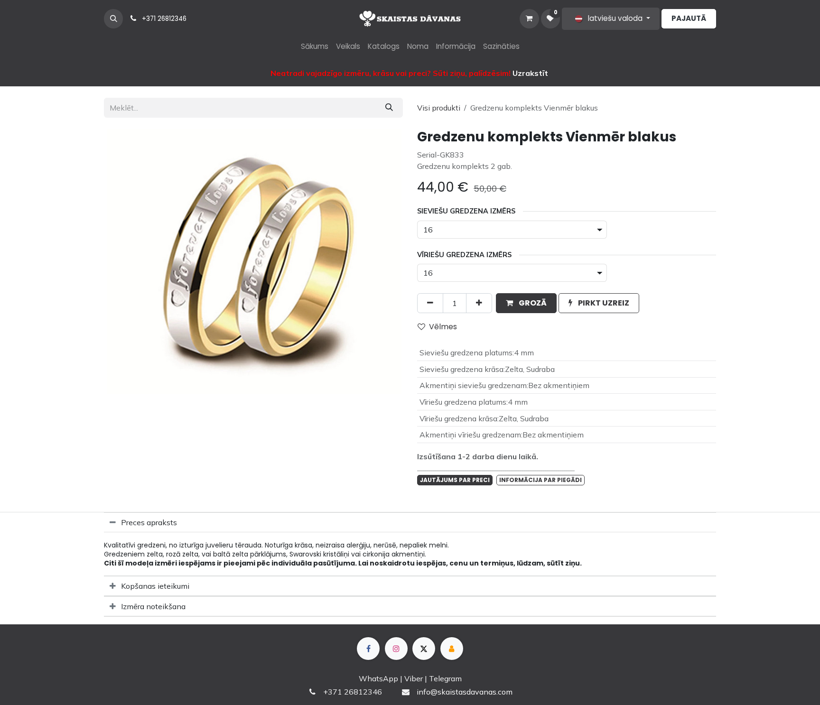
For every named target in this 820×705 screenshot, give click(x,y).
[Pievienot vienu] (479, 303)
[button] (113, 18)
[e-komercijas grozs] (529, 18)
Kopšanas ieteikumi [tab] (155, 586)
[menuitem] (314, 46)
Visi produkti (438, 107)
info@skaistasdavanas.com (464, 691)
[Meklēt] (389, 108)
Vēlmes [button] (443, 326)
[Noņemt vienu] (430, 303)
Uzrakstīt (530, 73)
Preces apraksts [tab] (149, 522)
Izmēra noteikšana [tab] (153, 606)
